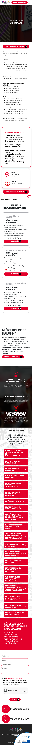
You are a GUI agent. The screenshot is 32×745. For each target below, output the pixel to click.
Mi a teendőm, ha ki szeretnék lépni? (13, 606)
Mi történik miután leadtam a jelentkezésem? (13, 484)
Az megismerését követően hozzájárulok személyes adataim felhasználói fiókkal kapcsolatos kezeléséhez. (14, 681)
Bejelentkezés (19, 2)
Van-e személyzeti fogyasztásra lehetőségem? (12, 578)
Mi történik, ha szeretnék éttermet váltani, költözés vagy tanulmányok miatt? (14, 588)
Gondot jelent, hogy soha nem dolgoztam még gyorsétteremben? (14, 453)
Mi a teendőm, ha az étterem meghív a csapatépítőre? (13, 598)
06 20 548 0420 (19, 718)
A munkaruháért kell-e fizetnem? (14, 545)
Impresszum (12, 741)
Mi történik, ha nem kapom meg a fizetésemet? (13, 569)
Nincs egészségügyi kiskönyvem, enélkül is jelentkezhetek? (14, 553)
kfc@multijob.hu (19, 709)
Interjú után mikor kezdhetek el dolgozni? (13, 493)
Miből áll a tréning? (13, 501)
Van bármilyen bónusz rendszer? (14, 476)
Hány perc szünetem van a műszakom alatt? (13, 526)
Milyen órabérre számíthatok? (12, 469)
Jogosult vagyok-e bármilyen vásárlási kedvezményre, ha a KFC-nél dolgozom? (13, 536)
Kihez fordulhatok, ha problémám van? (14, 613)
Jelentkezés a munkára (15, 46)
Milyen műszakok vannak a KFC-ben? (13, 508)
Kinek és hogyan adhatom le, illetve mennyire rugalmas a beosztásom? (14, 516)
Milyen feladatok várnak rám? (12, 462)
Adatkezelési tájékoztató (14, 678)
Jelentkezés (15, 241)
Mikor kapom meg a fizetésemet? (13, 561)
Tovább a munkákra (11, 357)
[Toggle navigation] (29, 2)
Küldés (14, 699)
